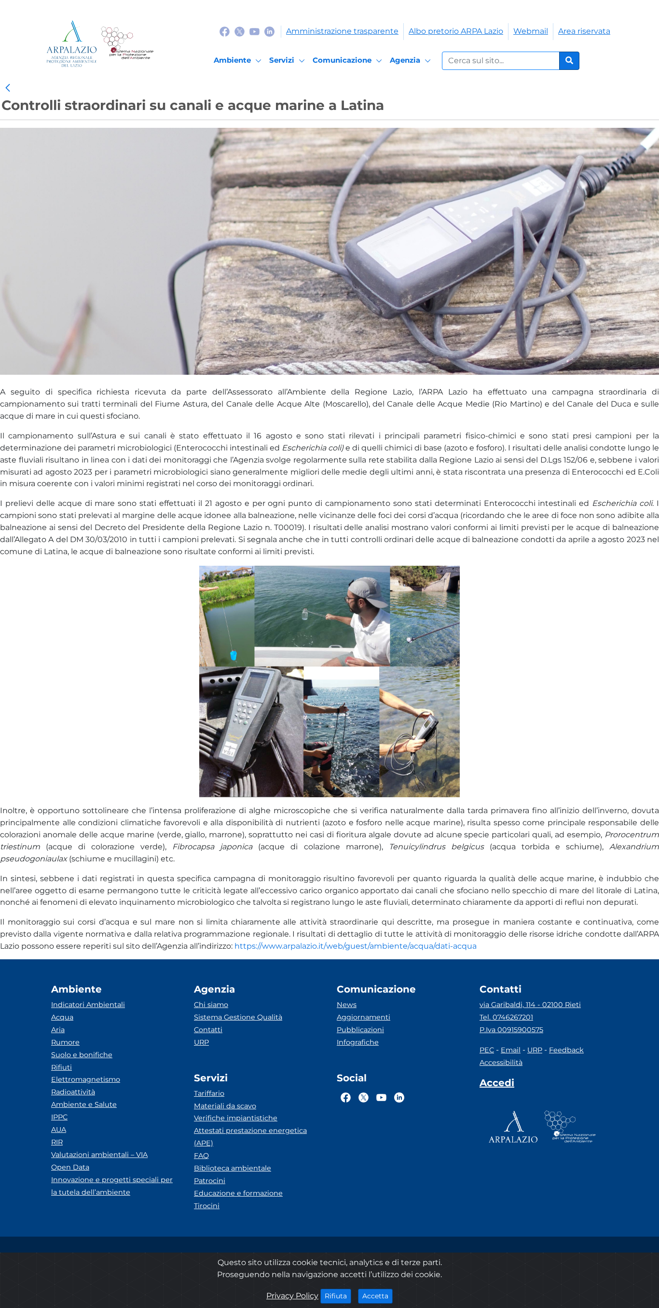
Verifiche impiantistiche (235, 1118)
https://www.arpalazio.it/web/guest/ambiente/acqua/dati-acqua (355, 946)
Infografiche (358, 1042)
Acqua (62, 1017)
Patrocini (209, 1180)
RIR (57, 1142)
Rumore (65, 1042)
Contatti (208, 1029)
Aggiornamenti (363, 1017)
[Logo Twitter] (239, 31)
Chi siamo (211, 1004)
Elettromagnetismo (85, 1079)
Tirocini (207, 1205)
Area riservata (584, 31)
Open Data (70, 1167)
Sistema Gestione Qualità (238, 1017)
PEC (487, 1050)
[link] (7, 88)
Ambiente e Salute (84, 1104)
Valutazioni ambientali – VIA (99, 1154)
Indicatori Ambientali (88, 1004)
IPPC (59, 1117)
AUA (58, 1129)
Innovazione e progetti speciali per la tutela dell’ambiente (112, 1186)
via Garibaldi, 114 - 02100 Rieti (530, 1004)
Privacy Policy (292, 1295)
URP (201, 1042)
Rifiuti (61, 1067)
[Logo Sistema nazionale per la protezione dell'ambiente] (127, 43)
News (347, 1004)
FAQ (201, 1155)
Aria (58, 1029)
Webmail (530, 31)
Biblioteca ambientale (232, 1168)
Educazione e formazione (238, 1193)
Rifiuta (338, 1295)
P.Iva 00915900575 (511, 1029)
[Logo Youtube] (254, 31)
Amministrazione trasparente (342, 31)
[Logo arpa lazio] (71, 43)
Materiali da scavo (225, 1106)
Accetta (377, 1295)
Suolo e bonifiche (81, 1054)
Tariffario (209, 1093)
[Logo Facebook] (224, 31)
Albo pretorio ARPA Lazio (456, 31)
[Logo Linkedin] (269, 31)
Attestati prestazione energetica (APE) (250, 1136)
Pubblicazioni (360, 1029)
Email (511, 1050)
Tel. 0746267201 (506, 1017)
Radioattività (73, 1092)
